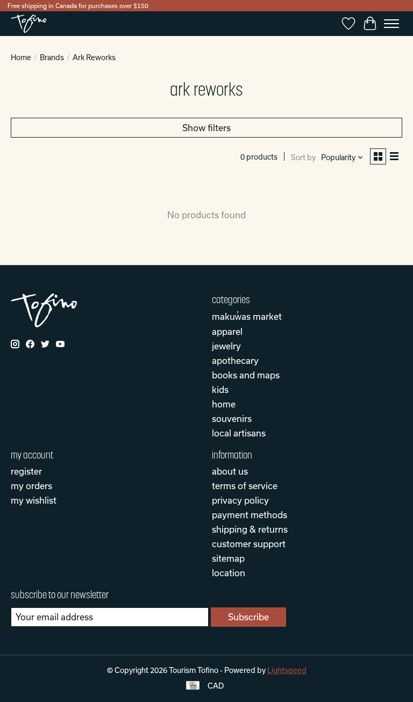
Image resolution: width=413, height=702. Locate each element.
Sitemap (228, 558)
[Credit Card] (193, 686)
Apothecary (235, 360)
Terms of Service (244, 486)
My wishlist (33, 500)
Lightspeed (287, 670)
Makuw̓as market (247, 316)
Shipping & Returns (250, 529)
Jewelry (226, 346)
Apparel (227, 331)
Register (26, 471)
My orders (31, 486)
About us (230, 471)
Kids (220, 389)
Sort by (303, 157)
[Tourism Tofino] (28, 24)
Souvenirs (232, 418)
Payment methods (249, 515)
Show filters (206, 128)
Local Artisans (239, 433)
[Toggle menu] (391, 23)
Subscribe (248, 617)
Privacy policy (240, 500)
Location (228, 573)
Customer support (249, 544)
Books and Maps (246, 375)
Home (21, 57)
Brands (52, 57)
